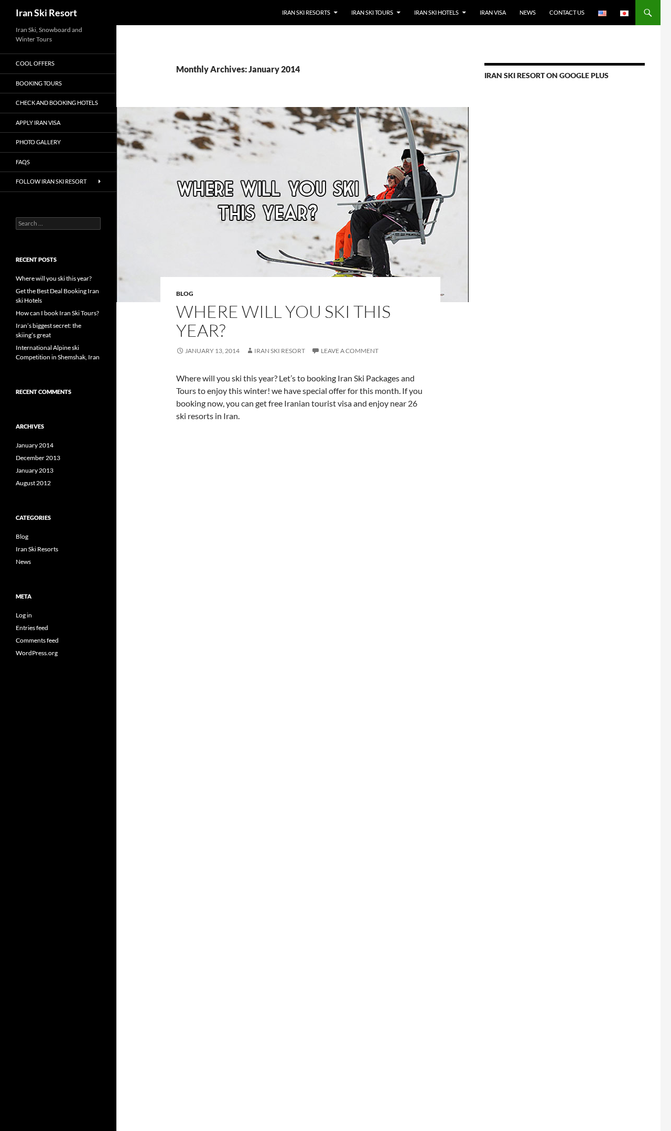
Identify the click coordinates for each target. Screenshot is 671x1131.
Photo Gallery (38, 141)
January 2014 (34, 445)
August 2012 (33, 483)
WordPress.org (37, 653)
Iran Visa (493, 12)
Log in (24, 615)
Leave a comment (349, 351)
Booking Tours (39, 83)
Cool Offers (35, 63)
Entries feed (32, 628)
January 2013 (34, 470)
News (528, 12)
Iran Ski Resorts (306, 12)
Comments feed (37, 640)
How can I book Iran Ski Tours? (57, 313)
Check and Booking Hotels (57, 102)
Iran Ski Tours (372, 12)
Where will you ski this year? (283, 321)
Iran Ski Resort (46, 12)
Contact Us (567, 12)
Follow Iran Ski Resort (51, 181)
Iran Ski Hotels (436, 12)
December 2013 (38, 458)
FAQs (23, 161)
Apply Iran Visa (38, 122)
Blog (184, 293)
